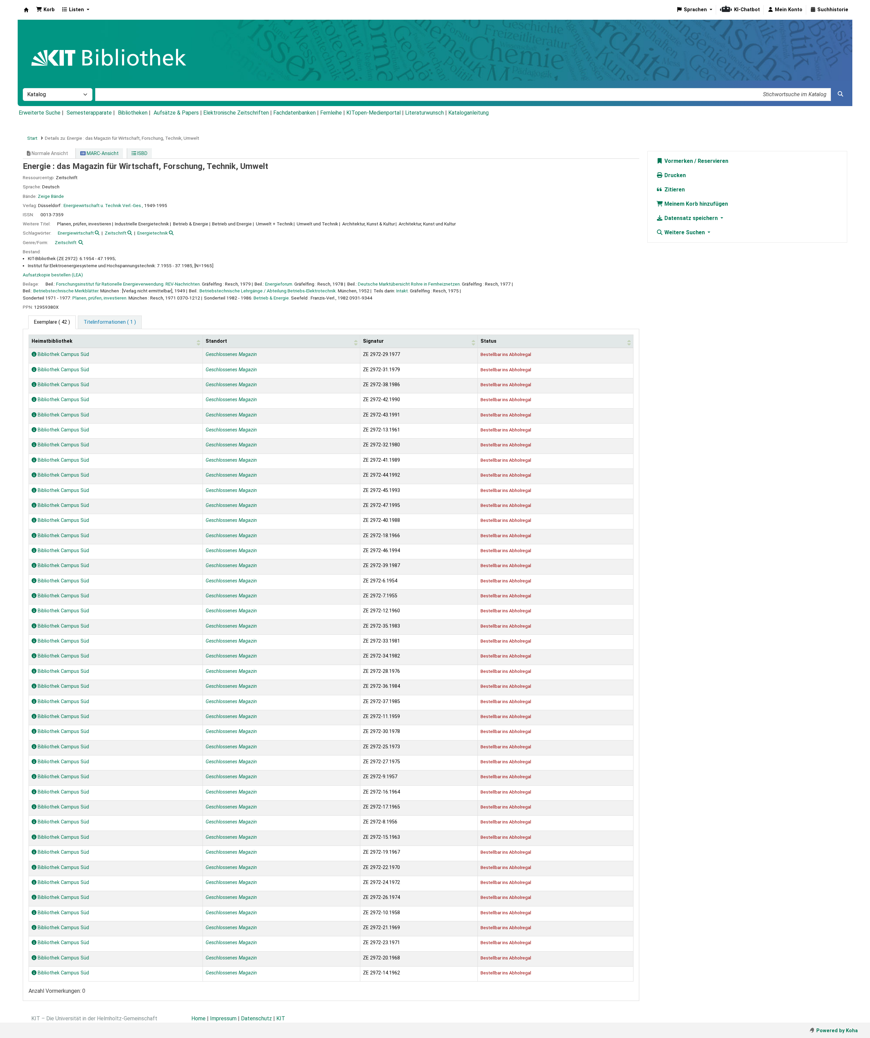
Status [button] (489, 341)
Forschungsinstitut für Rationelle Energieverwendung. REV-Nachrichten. (128, 284)
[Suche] (840, 94)
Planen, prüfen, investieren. (99, 298)
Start (32, 138)
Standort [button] (216, 341)
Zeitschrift (115, 233)
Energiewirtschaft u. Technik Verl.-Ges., (103, 205)
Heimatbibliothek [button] (52, 341)
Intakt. (402, 290)
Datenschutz (256, 1018)
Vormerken (678, 161)
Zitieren (674, 189)
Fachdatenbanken (294, 112)
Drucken (674, 175)
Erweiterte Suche (39, 112)
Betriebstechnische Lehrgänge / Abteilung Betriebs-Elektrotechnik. (268, 290)
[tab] (110, 322)
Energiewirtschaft (76, 233)
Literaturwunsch (424, 112)
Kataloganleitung (468, 112)
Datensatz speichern (691, 218)
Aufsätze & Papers (176, 112)
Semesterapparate (89, 112)
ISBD (141, 153)
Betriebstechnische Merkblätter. (66, 290)
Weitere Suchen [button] (684, 232)
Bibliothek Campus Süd (62, 354)
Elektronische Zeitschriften (236, 112)
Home (198, 1018)
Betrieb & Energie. (272, 298)
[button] (45, 9)
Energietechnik (152, 233)
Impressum (223, 1018)
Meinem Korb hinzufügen (695, 204)
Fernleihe (331, 112)
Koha (26, 9)
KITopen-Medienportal (373, 112)
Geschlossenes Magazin (231, 354)
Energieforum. (279, 284)
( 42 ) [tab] (52, 322)
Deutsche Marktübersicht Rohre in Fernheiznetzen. (409, 284)
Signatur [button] (373, 341)
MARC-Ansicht (102, 153)
